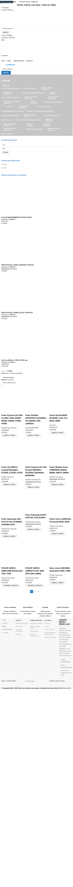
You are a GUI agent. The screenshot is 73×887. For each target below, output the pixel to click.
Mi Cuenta (48, 620)
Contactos (18, 634)
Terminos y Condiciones (19, 630)
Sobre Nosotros (36, 620)
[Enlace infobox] (10, 606)
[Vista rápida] (8, 412)
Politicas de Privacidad (22, 623)
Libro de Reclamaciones (34, 635)
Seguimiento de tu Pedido (35, 627)
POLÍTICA (19, 620)
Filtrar (5, 152)
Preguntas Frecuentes (36, 623)
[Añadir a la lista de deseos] (13, 412)
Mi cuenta (47, 623)
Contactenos (19, 626)
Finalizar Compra (49, 629)
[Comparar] (3, 412)
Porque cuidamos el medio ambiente (50, 633)
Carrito (46, 626)
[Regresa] (3, 77)
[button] (9, 435)
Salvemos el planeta (50, 637)
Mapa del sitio (34, 631)
